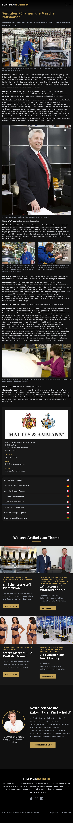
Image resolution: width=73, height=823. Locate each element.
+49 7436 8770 (11, 457)
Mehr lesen (9, 606)
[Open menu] (69, 4)
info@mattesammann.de (15, 464)
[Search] (66, 4)
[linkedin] (41, 798)
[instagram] (36, 798)
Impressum (54, 813)
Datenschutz (66, 813)
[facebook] (31, 798)
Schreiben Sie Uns (42, 745)
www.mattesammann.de (15, 471)
